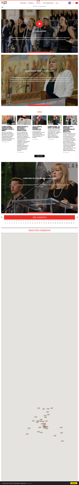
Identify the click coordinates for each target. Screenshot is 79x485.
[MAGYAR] (37, 1)
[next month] (77, 217)
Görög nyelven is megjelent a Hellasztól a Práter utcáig (22, 128)
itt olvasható (29, 483)
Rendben (74, 483)
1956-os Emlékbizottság (48, 3)
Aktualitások (23, 3)
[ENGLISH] (39, 1)
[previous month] (1, 217)
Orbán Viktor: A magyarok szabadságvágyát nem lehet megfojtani (69, 129)
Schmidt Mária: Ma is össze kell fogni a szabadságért (39, 178)
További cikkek (39, 156)
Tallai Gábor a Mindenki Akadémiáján (37, 128)
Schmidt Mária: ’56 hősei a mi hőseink (54, 127)
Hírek (9, 116)
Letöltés (38, 3)
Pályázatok (30, 3)
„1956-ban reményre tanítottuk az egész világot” (39, 71)
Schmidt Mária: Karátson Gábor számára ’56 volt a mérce (8, 128)
